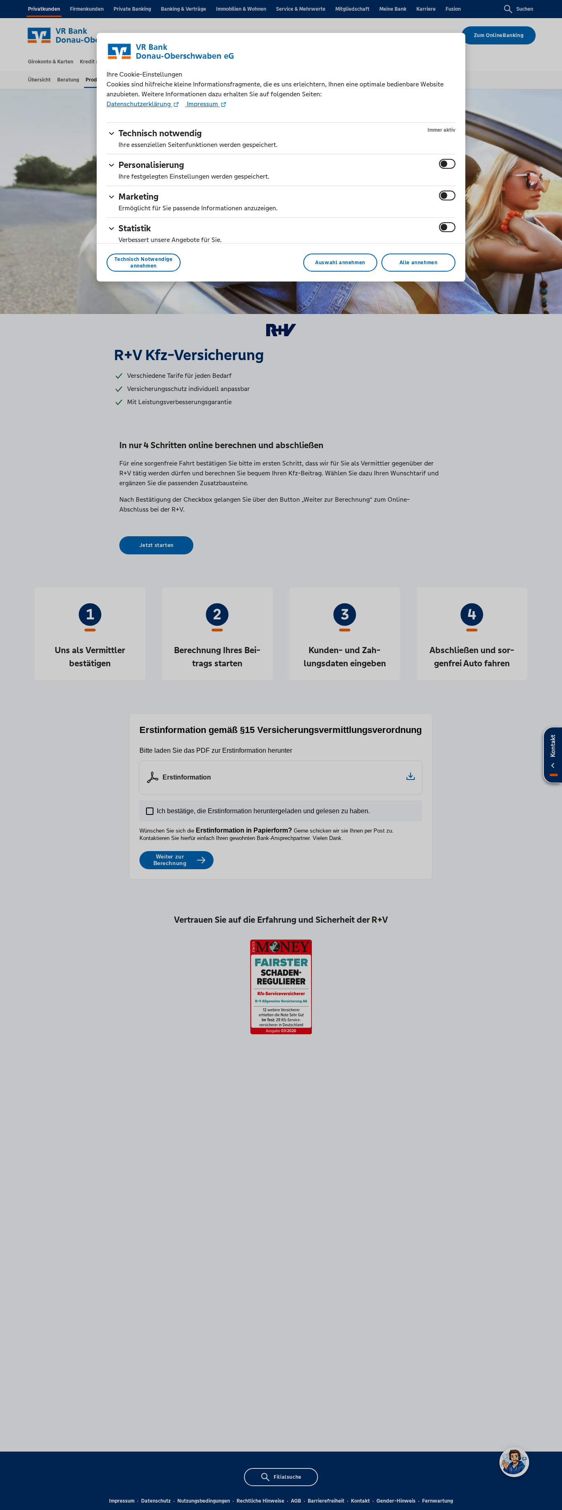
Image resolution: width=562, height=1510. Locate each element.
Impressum (202, 104)
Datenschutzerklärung (139, 104)
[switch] (447, 164)
